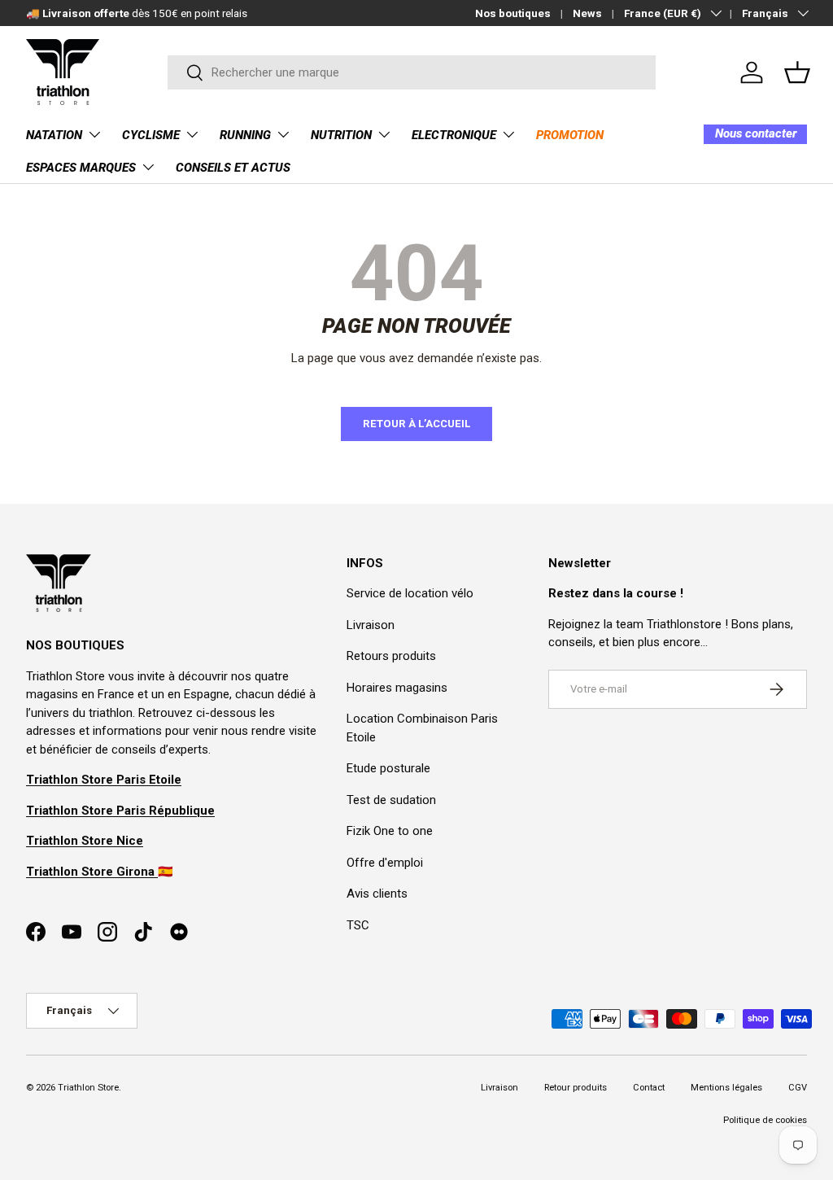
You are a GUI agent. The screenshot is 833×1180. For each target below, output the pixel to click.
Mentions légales (726, 1087)
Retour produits (575, 1087)
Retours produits (391, 656)
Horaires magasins (397, 687)
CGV (797, 1087)
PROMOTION (570, 135)
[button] (797, 72)
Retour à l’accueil (416, 423)
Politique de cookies (765, 1120)
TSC (358, 925)
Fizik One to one (390, 831)
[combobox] (412, 72)
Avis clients (377, 893)
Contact (649, 1087)
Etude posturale (388, 768)
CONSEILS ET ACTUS (233, 167)
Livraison (371, 625)
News (587, 13)
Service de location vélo (410, 593)
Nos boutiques (513, 13)
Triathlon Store (88, 1087)
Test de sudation (391, 800)
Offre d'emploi (385, 862)
